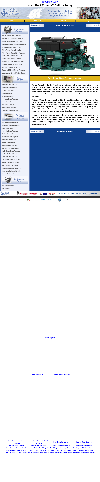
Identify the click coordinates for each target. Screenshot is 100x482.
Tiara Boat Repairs (8, 128)
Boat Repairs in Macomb (65, 131)
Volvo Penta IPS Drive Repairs (13, 61)
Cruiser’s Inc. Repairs (10, 134)
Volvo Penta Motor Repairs (11, 50)
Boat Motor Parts (8, 186)
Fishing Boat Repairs (9, 88)
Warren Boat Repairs (84, 442)
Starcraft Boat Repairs (10, 157)
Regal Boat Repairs (9, 140)
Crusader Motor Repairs (11, 67)
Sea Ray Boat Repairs (10, 122)
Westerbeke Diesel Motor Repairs (14, 73)
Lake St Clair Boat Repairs (39, 450)
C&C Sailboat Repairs (10, 165)
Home (12, 21)
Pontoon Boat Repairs (10, 99)
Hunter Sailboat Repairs (10, 162)
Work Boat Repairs (9, 102)
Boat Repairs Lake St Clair (16, 450)
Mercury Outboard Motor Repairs (14, 44)
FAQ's (88, 21)
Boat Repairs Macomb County (61, 453)
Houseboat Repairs (9, 108)
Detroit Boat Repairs (38, 446)
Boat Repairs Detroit (16, 446)
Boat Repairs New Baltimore (61, 450)
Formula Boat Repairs (10, 131)
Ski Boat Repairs (8, 96)
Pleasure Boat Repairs (10, 85)
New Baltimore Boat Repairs (83, 450)
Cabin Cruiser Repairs (10, 110)
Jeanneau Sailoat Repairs (11, 168)
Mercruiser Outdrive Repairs (12, 41)
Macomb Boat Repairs (84, 446)
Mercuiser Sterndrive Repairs (13, 39)
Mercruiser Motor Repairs (11, 36)
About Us (37, 21)
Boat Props (6, 189)
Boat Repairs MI (37, 374)
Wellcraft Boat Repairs (10, 154)
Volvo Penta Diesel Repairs (12, 59)
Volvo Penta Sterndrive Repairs (13, 53)
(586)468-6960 (50, 2)
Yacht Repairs (7, 93)
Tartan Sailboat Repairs (10, 174)
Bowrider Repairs (8, 105)
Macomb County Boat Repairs (84, 453)
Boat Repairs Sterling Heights (61, 448)
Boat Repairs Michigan (62, 374)
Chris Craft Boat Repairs (11, 151)
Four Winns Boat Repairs (11, 125)
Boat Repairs (50, 338)
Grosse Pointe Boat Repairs (38, 448)
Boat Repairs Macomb (61, 446)
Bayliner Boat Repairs (10, 137)
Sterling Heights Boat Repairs (84, 448)
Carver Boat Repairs (9, 145)
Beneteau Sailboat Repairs (11, 171)
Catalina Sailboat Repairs (11, 160)
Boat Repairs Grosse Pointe (16, 448)
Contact (63, 21)
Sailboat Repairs (8, 90)
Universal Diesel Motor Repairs (13, 70)
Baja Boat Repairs (8, 142)
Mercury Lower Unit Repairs (12, 47)
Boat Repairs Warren (61, 442)
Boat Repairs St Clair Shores (16, 453)
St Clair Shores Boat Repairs (38, 453)
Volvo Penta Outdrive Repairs (12, 56)
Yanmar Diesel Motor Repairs (12, 64)
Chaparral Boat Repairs (10, 148)
